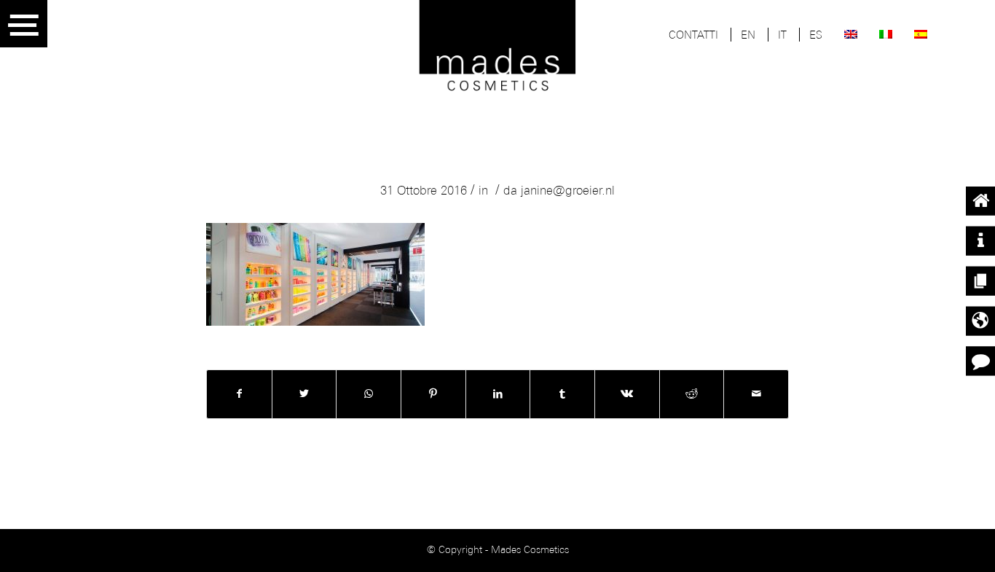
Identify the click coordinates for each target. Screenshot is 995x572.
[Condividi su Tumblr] (562, 394)
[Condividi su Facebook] (239, 394)
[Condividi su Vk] (627, 394)
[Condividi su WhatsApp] (369, 394)
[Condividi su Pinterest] (433, 394)
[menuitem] (693, 36)
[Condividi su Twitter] (304, 394)
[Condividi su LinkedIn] (498, 394)
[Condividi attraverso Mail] (756, 394)
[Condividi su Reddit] (692, 394)
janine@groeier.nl (568, 191)
